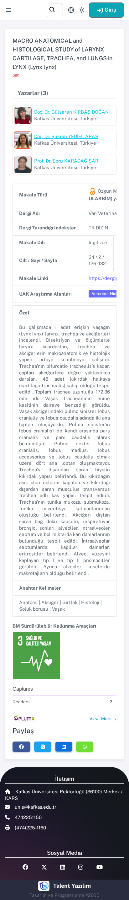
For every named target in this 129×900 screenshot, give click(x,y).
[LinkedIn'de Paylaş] (63, 747)
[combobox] (55, 9)
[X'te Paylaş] (42, 747)
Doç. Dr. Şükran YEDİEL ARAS (66, 136)
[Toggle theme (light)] (81, 10)
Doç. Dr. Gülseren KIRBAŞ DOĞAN (71, 112)
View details (100, 718)
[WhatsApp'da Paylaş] (84, 747)
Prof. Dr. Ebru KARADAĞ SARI (67, 160)
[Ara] (55, 9)
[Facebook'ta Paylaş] (21, 747)
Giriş (110, 10)
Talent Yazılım (72, 885)
